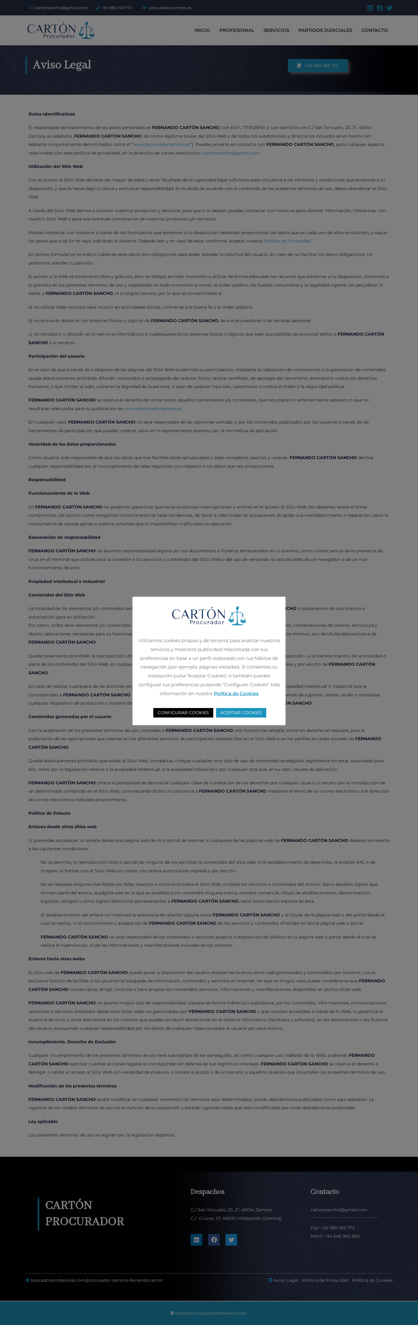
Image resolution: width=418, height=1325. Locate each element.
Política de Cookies (236, 693)
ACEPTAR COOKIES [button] (241, 712)
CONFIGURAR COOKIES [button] (183, 712)
